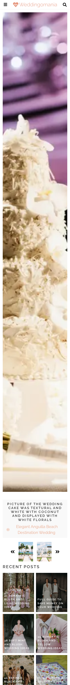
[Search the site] (65, 5)
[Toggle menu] (5, 5)
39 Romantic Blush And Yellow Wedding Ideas (50, 642)
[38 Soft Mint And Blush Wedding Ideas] (18, 633)
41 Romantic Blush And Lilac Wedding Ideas (17, 601)
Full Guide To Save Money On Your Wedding (50, 603)
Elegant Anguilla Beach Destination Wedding (36, 529)
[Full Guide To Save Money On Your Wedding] (51, 592)
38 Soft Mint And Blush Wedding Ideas (17, 644)
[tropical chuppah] (26, 552)
